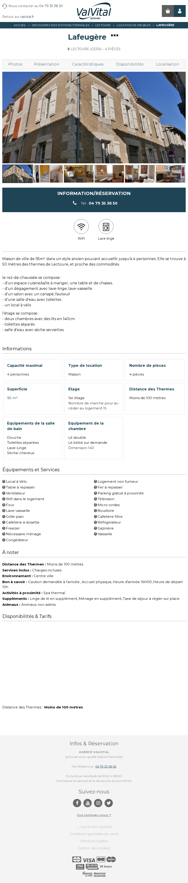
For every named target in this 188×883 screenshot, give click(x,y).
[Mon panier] (168, 11)
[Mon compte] (179, 11)
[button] (168, 11)
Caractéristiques (87, 64)
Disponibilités (129, 64)
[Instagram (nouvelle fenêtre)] (98, 803)
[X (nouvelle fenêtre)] (109, 803)
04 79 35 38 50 (51, 6)
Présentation (46, 64)
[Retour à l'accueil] (94, 10)
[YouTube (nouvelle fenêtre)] (87, 803)
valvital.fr (27, 17)
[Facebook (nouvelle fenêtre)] (77, 803)
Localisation (167, 64)
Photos (15, 64)
